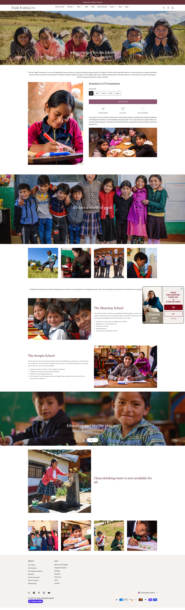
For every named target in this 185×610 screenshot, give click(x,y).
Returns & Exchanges (61, 564)
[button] (71, 9)
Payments (57, 574)
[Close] (181, 288)
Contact (57, 583)
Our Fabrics (31, 565)
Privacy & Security (34, 577)
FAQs (56, 580)
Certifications (32, 568)
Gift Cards (57, 577)
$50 (110, 93)
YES (173, 307)
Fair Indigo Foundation (35, 571)
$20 (104, 93)
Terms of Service (33, 580)
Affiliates (31, 574)
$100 (117, 93)
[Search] (164, 8)
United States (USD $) (148, 593)
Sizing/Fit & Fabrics (60, 568)
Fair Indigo (37, 598)
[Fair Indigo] (24, 7)
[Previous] (89, 440)
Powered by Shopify (47, 598)
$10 (97, 93)
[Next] (96, 440)
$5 (91, 93)
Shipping (57, 571)
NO (173, 314)
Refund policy (32, 583)
